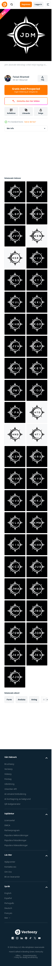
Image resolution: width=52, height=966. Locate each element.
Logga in (38, 4)
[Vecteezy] (4, 4)
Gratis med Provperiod (26, 90)
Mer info (10, 126)
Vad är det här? (30, 122)
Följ (42, 80)
